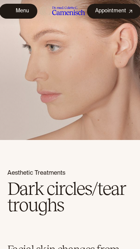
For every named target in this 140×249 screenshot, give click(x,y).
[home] (62, 11)
